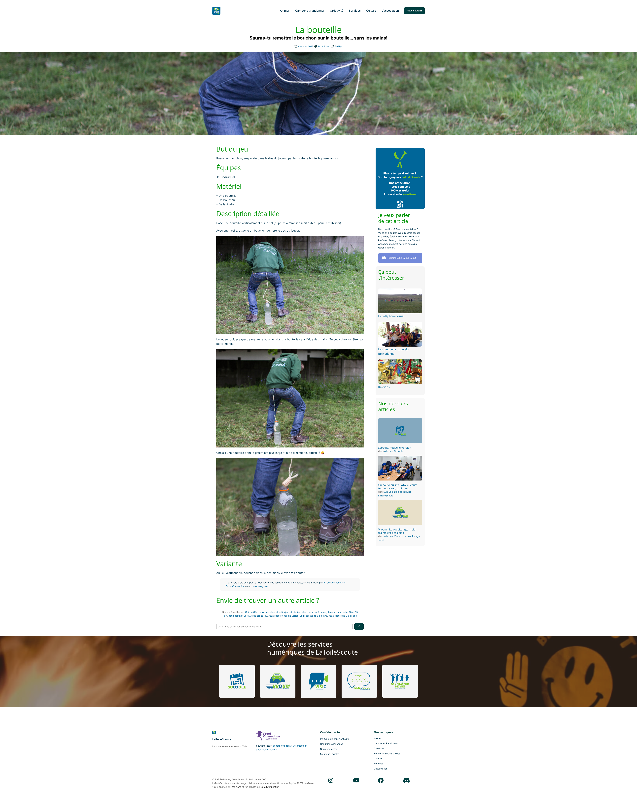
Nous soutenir (414, 10)
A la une (388, 451)
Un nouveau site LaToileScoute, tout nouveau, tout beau (398, 486)
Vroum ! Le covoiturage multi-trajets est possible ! (397, 531)
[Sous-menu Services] (362, 10)
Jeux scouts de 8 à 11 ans (342, 615)
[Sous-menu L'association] (400, 10)
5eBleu (338, 46)
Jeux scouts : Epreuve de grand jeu (248, 615)
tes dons (236, 786)
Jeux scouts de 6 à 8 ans (313, 615)
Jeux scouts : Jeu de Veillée (283, 615)
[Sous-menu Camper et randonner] (326, 10)
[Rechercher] (359, 626)
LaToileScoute (221, 739)
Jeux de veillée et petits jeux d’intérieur (280, 612)
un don (327, 582)
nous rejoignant (260, 586)
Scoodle (398, 451)
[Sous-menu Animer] (291, 10)
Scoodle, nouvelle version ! (395, 447)
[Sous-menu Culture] (377, 10)
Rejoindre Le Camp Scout (402, 257)
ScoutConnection (270, 786)
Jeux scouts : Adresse (314, 612)
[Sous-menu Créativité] (345, 10)
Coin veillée (251, 612)
